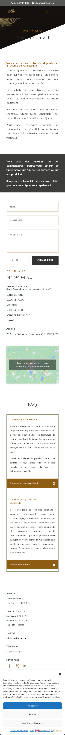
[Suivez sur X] (17, 666)
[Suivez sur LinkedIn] (25, 666)
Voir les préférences (32, 723)
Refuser (33, 714)
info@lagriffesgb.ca (16, 638)
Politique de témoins (19, 730)
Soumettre (45, 260)
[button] (60, 674)
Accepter (33, 705)
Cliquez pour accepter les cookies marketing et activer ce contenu (33, 365)
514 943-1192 (19, 277)
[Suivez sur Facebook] (9, 666)
